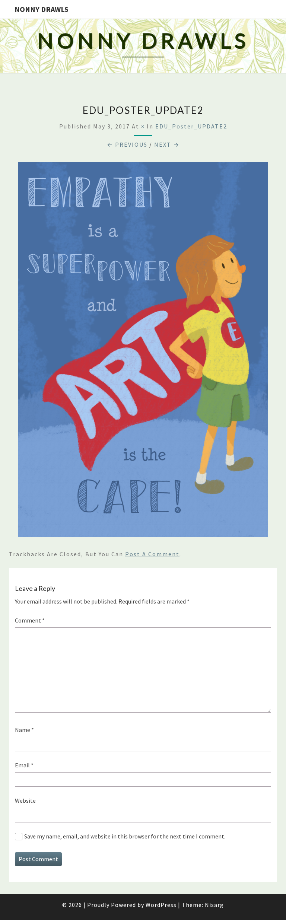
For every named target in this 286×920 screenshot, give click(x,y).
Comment (30, 620)
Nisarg (214, 904)
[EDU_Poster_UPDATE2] (143, 351)
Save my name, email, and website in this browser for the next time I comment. (124, 836)
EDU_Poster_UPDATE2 (191, 126)
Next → (166, 144)
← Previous (127, 144)
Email (24, 765)
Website (25, 800)
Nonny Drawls (42, 9)
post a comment (152, 554)
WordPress (161, 904)
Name (24, 729)
